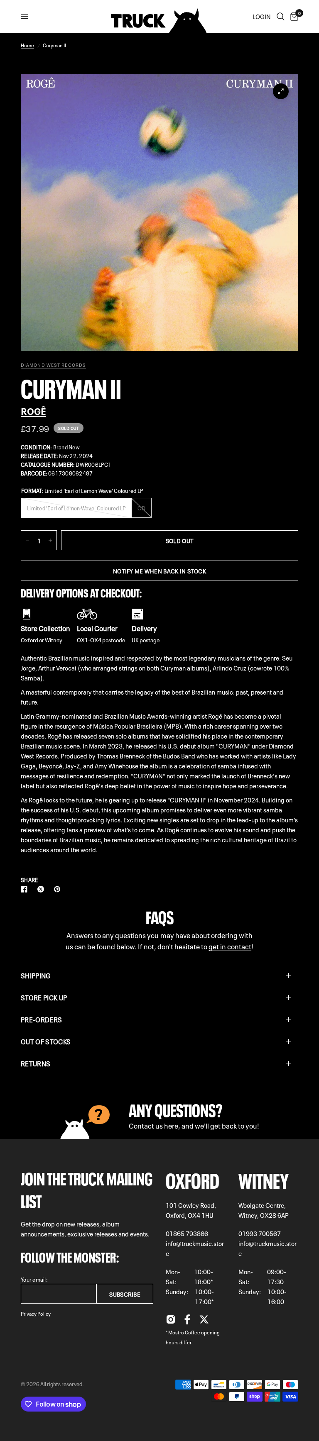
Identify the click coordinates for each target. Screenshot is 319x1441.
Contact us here (153, 1125)
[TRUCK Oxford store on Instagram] (171, 1321)
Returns (35, 1063)
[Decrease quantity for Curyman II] (27, 540)
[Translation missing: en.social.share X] (42, 889)
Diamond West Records (53, 364)
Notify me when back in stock (159, 570)
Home (27, 45)
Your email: (34, 1279)
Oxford (192, 1178)
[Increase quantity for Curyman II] (50, 540)
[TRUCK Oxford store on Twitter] (204, 1321)
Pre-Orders (41, 1019)
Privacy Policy (36, 1313)
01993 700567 (259, 1233)
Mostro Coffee (184, 1332)
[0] (292, 16)
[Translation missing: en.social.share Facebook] (26, 889)
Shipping (36, 975)
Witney (263, 1178)
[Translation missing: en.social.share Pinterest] (59, 889)
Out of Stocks (46, 1041)
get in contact (230, 946)
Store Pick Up (44, 997)
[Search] (280, 16)
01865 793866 (187, 1233)
